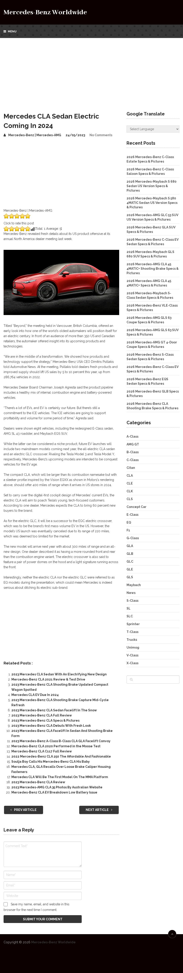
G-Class (133, 538)
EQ (129, 522)
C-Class (133, 460)
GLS (130, 577)
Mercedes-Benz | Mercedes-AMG (34, 135)
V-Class (132, 655)
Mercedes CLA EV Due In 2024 (35, 695)
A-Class (132, 436)
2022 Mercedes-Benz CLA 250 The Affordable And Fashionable (61, 756)
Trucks (132, 639)
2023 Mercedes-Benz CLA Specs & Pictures (45, 720)
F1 (128, 530)
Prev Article (25, 810)
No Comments (100, 135)
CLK (130, 491)
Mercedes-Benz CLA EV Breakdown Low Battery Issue (54, 792)
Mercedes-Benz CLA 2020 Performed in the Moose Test (55, 746)
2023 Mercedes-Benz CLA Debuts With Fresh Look (51, 725)
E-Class (132, 514)
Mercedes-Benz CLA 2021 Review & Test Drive (48, 679)
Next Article (97, 810)
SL (129, 608)
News (131, 593)
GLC (130, 561)
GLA (130, 546)
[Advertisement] (91, 71)
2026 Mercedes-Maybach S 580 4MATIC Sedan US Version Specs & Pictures (152, 202)
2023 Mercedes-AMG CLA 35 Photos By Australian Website (56, 787)
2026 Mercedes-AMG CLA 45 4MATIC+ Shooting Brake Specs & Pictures (153, 268)
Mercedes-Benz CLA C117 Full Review (41, 751)
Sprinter (133, 624)
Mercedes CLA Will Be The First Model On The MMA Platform (59, 777)
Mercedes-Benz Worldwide (45, 12)
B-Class (133, 452)
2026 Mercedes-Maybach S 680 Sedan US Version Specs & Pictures (152, 186)
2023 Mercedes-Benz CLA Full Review (41, 715)
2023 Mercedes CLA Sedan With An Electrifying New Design (59, 674)
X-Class (132, 663)
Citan (131, 468)
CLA (130, 475)
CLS (130, 499)
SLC (130, 616)
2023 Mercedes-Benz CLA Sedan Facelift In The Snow (54, 710)
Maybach (134, 585)
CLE (130, 483)
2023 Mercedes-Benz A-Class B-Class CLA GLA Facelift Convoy (60, 741)
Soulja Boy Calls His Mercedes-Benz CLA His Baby (50, 761)
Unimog (133, 647)
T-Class (132, 632)
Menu (12, 31)
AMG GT (133, 444)
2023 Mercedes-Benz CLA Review (38, 782)
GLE (130, 569)
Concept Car (136, 507)
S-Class (132, 600)
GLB (130, 553)
